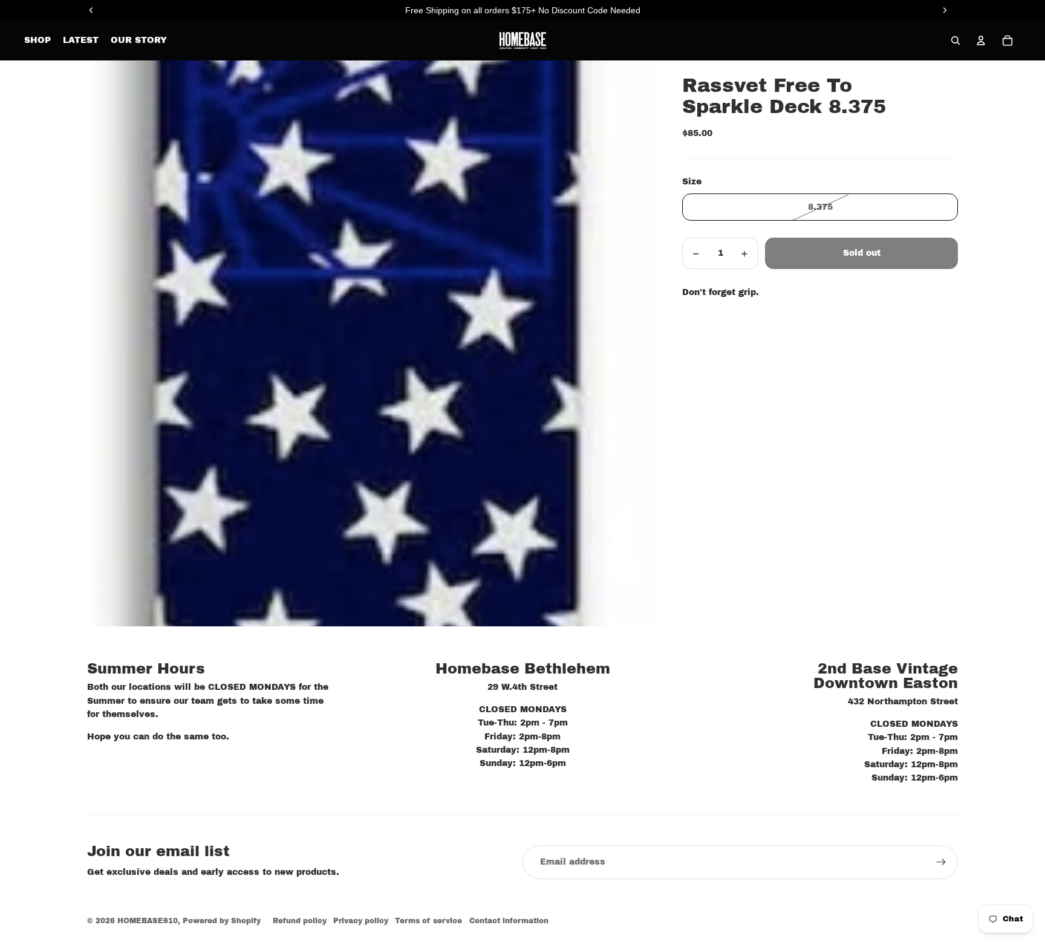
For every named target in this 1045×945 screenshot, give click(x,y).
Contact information (509, 921)
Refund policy (300, 921)
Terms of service (428, 921)
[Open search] (955, 40)
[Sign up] (940, 862)
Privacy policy (360, 921)
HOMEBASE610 (147, 921)
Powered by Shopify (222, 921)
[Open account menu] (981, 40)
